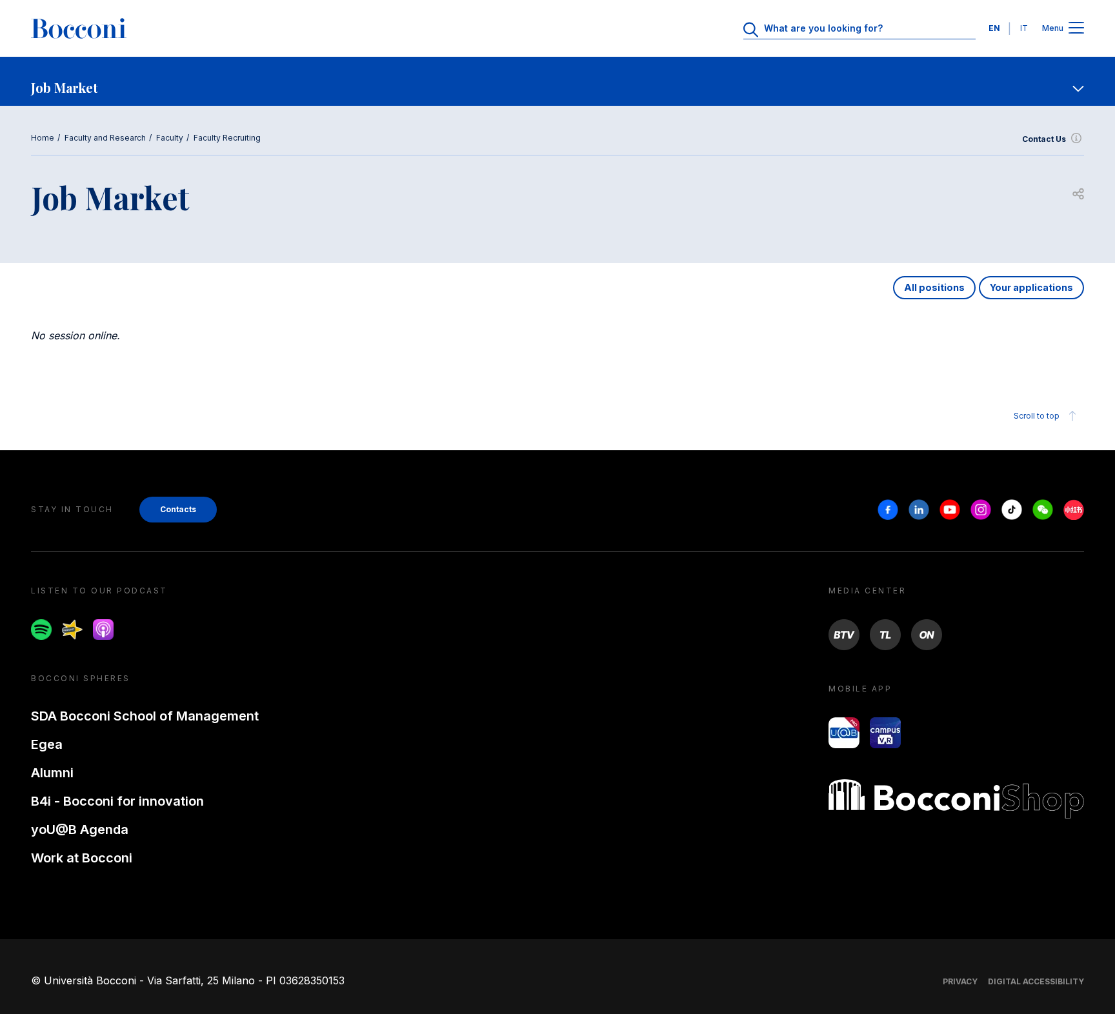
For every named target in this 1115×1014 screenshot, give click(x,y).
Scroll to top (1037, 416)
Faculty (169, 138)
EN (994, 28)
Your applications (1031, 287)
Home (42, 138)
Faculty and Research (105, 138)
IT (1024, 28)
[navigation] (557, 81)
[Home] (78, 28)
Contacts (178, 509)
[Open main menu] (1076, 28)
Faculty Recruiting (227, 138)
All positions (934, 287)
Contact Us (1044, 139)
